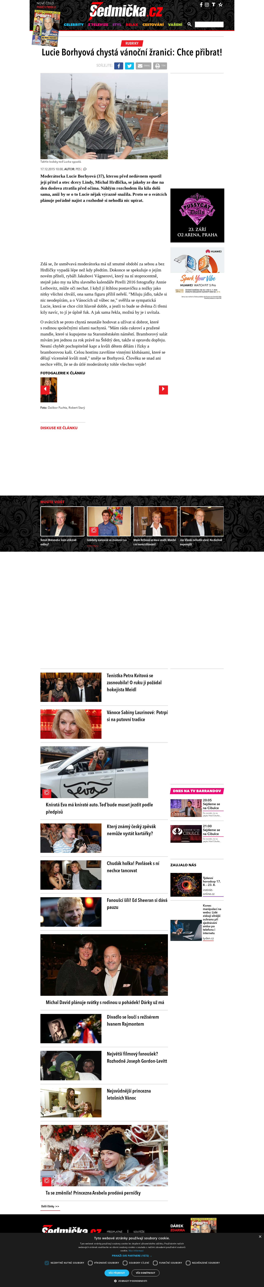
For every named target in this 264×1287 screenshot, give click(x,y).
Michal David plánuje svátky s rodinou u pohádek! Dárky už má (105, 1002)
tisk (163, 66)
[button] (132, 1256)
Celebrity (74, 25)
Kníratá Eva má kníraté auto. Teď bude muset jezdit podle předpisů (99, 809)
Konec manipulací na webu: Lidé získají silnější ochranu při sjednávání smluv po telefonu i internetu (212, 919)
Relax (132, 25)
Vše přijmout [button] (117, 1272)
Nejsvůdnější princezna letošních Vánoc (129, 1095)
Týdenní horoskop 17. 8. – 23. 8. (212, 882)
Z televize (98, 25)
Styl (116, 25)
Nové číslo (46, 5)
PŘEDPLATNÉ (114, 1232)
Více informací (136, 1250)
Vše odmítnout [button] (145, 1272)
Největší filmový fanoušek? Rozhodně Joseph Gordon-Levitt (137, 1058)
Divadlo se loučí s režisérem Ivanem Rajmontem (133, 1021)
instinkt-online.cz (208, 892)
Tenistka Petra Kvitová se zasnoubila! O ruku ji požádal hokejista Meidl (134, 683)
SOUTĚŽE (139, 1232)
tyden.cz (208, 938)
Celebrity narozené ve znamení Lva (107, 540)
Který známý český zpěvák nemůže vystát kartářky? (131, 830)
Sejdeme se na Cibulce (211, 804)
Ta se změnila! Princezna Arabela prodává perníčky (93, 1193)
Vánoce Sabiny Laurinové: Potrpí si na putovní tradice (137, 716)
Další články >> (50, 1206)
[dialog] (132, 1260)
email (146, 66)
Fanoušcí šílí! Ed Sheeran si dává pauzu (137, 904)
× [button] (260, 1236)
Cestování (153, 25)
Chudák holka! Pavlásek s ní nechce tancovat (133, 867)
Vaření (175, 25)
